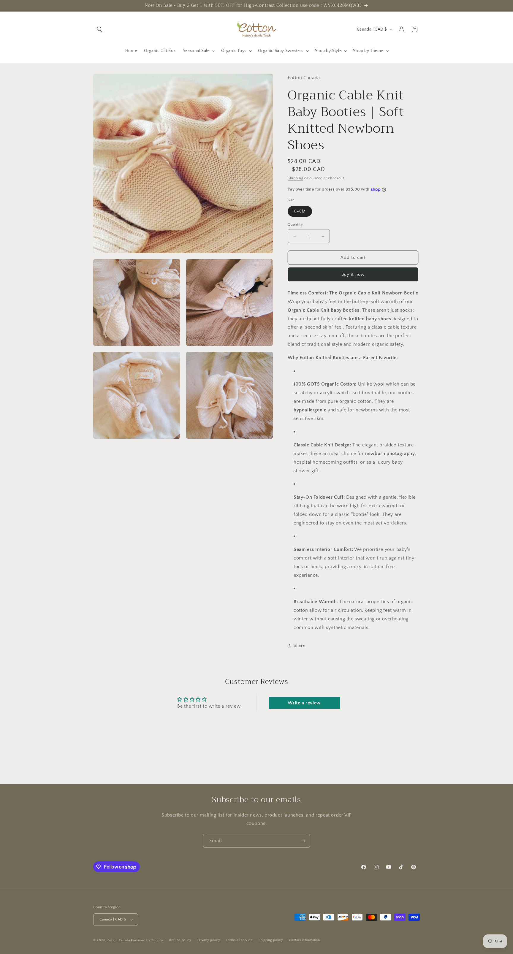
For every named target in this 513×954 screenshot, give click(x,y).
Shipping (295, 178)
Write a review (304, 703)
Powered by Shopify (147, 940)
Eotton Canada (118, 940)
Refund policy (180, 940)
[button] (99, 29)
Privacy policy (208, 940)
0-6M (300, 211)
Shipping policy (271, 940)
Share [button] (299, 645)
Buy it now (353, 274)
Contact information (304, 940)
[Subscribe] (303, 841)
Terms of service (239, 940)
